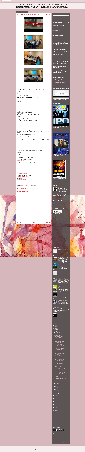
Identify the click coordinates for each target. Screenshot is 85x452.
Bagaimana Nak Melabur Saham (63, 257)
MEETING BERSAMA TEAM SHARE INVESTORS (60, 373)
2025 (55, 326)
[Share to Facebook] (34, 185)
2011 (55, 410)
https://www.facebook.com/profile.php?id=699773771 (25, 182)
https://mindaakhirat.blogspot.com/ (22, 176)
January (56, 393)
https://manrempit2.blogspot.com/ (22, 166)
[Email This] (31, 185)
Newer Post (19, 222)
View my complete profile (57, 196)
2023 (55, 329)
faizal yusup (61, 187)
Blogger (48, 449)
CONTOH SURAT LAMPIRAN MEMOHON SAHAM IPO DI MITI (63, 250)
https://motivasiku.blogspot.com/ (22, 173)
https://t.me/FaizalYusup (30, 91)
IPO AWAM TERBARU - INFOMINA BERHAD (59, 337)
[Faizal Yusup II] (54, 204)
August (56, 383)
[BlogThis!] (32, 185)
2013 (55, 407)
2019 (55, 398)
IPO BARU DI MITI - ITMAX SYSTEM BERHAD (60, 360)
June (56, 386)
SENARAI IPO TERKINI (59, 364)
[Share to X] (33, 185)
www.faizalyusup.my (20, 137)
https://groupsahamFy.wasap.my (59, 27)
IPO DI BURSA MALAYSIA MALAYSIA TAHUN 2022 (59, 371)
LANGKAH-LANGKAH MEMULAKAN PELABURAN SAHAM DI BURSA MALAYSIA (63, 279)
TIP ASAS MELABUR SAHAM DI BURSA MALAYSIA (41, 4)
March (56, 390)
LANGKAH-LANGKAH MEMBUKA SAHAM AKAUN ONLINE (63, 314)
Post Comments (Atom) (36, 225)
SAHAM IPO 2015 (56, 307)
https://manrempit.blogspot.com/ (22, 163)
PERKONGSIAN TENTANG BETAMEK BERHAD (59, 339)
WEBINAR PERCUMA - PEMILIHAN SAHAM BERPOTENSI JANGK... (59, 344)
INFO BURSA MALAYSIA (59, 366)
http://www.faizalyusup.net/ (21, 160)
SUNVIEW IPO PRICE (59, 355)
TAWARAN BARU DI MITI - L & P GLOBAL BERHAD (61, 349)
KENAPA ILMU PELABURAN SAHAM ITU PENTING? (60, 342)
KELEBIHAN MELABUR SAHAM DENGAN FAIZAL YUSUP (63, 272)
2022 (55, 331)
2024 (55, 328)
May (56, 387)
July (56, 384)
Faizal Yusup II (55, 202)
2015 (55, 404)
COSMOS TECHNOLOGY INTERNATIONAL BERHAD (60, 368)
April (56, 389)
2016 (55, 402)
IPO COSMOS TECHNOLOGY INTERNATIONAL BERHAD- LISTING (60, 376)
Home (34, 222)
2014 (55, 405)
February (57, 392)
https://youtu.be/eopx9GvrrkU (21, 179)
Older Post (48, 222)
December (57, 332)
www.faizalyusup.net (20, 100)
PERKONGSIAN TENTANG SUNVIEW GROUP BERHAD (60, 351)
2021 (55, 395)
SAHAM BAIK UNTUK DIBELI (60, 347)
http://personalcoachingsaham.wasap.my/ (60, 79)
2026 (55, 325)
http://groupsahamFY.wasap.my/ (43, 89)
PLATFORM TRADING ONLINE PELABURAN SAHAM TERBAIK (63, 293)
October (56, 335)
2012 (55, 408)
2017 (55, 401)
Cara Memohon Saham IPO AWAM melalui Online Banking (63, 286)
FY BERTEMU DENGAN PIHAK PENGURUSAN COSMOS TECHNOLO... (60, 379)
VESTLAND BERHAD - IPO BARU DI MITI (60, 354)
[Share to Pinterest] (35, 185)
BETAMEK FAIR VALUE (59, 363)
